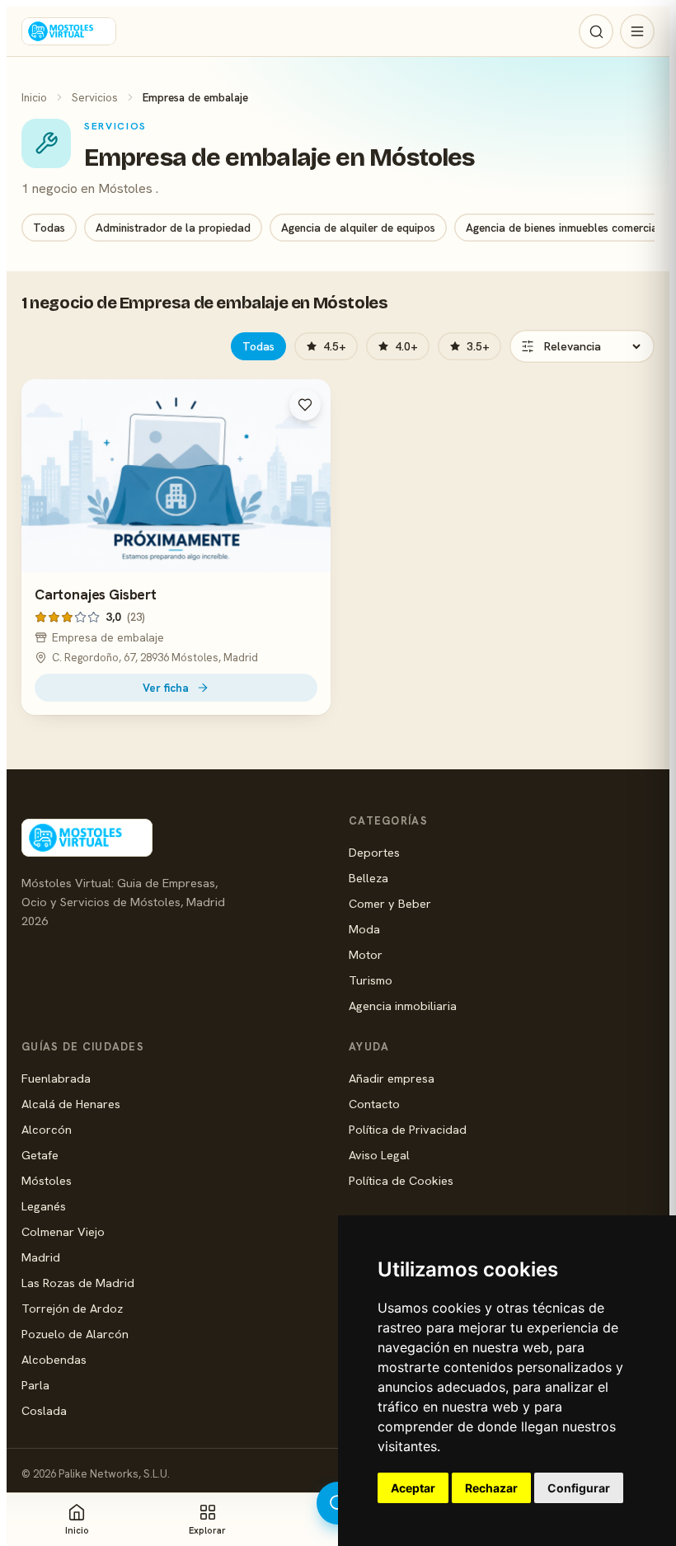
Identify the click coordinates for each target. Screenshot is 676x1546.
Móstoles (46, 1180)
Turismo (370, 980)
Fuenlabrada (56, 1078)
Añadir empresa (391, 1078)
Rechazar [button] (491, 1488)
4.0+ (406, 346)
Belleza (368, 878)
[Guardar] (305, 405)
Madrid (40, 1257)
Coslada (44, 1410)
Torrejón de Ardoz (72, 1308)
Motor (366, 954)
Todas (49, 227)
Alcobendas (54, 1359)
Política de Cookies (401, 1180)
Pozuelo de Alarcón (75, 1334)
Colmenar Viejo (63, 1231)
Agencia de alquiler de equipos (358, 227)
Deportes (374, 852)
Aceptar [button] (413, 1488)
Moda (364, 929)
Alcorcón (46, 1129)
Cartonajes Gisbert (96, 594)
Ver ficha (166, 687)
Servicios (95, 97)
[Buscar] (596, 31)
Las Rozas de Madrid (77, 1282)
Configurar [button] (578, 1488)
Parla (35, 1385)
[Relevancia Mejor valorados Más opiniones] (582, 346)
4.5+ (334, 346)
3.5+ (478, 346)
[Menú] (637, 31)
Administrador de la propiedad (173, 227)
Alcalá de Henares (70, 1103)
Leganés (43, 1206)
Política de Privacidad (408, 1129)
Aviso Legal (379, 1155)
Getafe (40, 1155)
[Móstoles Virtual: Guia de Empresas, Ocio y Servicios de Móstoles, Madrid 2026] (68, 31)
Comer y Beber (390, 903)
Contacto (374, 1103)
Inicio (34, 97)
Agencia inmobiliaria (403, 1005)
